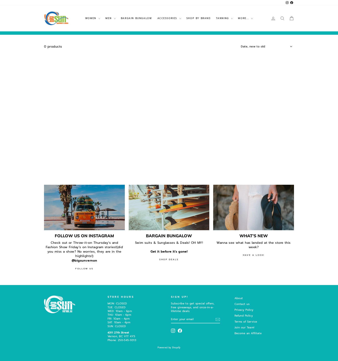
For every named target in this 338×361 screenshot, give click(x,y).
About (238, 298)
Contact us (242, 304)
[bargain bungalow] (169, 207)
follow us (84, 268)
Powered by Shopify (169, 347)
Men (109, 18)
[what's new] (253, 207)
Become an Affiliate (248, 333)
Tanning (223, 18)
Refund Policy (243, 316)
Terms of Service (245, 322)
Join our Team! (244, 327)
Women (91, 18)
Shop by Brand (198, 18)
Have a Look (253, 255)
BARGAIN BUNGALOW (136, 18)
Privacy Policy (244, 310)
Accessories (168, 18)
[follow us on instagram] (84, 207)
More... (244, 18)
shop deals (169, 259)
